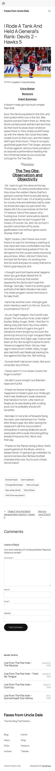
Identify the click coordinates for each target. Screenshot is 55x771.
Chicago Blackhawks (14, 485)
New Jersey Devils (12, 490)
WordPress (46, 766)
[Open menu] (49, 11)
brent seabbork (27, 479)
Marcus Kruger (33, 485)
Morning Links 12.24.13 (44, 513)
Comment (8, 558)
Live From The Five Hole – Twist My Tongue (21, 675)
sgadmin (16, 82)
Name (7, 589)
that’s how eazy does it (15, 495)
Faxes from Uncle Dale (16, 11)
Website (7, 613)
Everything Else (28, 82)
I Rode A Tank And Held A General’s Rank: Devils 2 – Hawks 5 (19, 514)
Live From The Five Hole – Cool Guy (18, 686)
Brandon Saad (11, 479)
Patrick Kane (29, 490)
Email (7, 601)
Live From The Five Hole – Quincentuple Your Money (18, 697)
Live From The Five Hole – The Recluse (18, 664)
